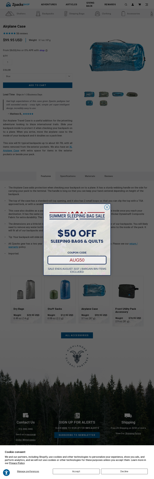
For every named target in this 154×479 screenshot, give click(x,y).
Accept (76, 471)
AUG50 (77, 260)
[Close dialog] (107, 207)
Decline (124, 471)
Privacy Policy (17, 463)
